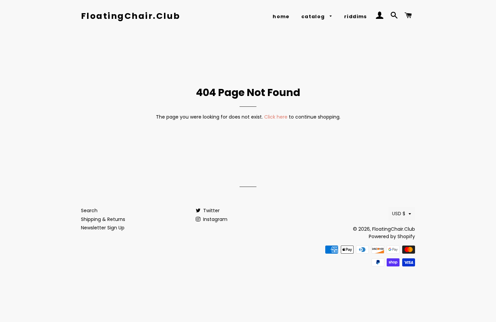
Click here (275, 117)
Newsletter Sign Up (103, 227)
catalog (313, 16)
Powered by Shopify (392, 236)
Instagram (214, 219)
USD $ (398, 213)
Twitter (211, 210)
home (281, 16)
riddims (355, 16)
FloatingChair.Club (131, 16)
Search (89, 210)
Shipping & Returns (103, 219)
